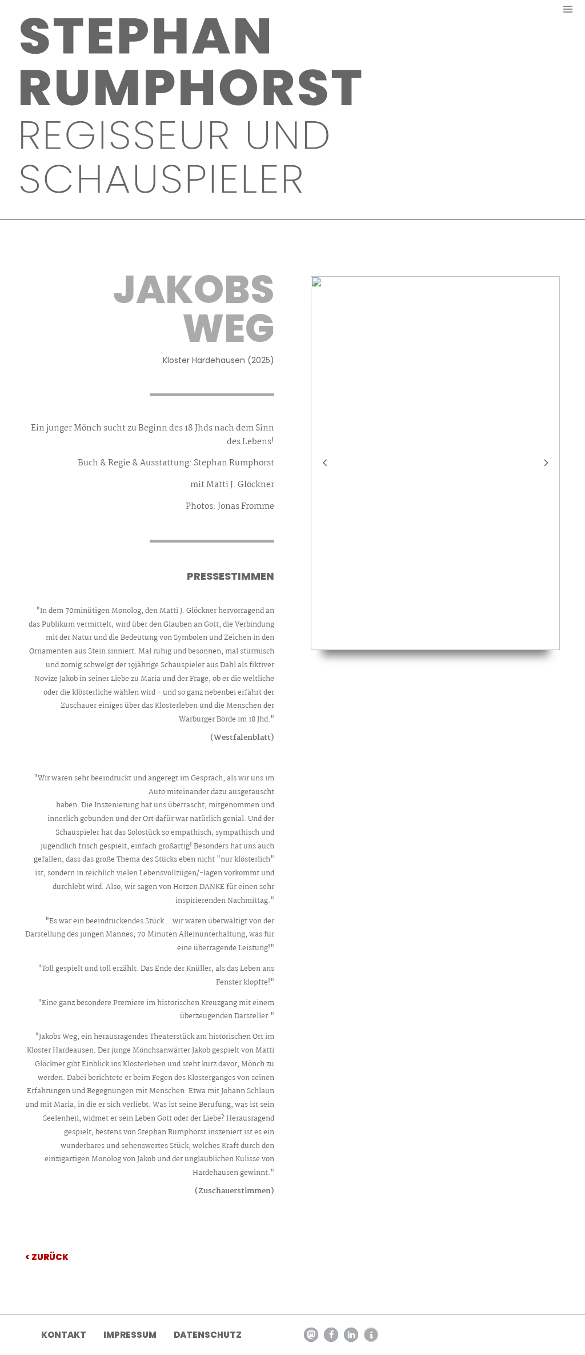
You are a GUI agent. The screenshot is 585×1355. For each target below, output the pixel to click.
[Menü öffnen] (567, 9)
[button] (311, 1335)
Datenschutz (208, 1335)
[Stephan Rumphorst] (192, 105)
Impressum (130, 1335)
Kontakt (63, 1335)
